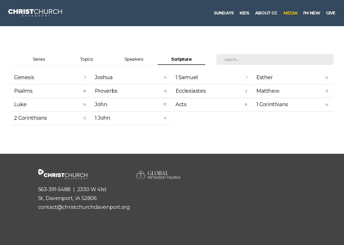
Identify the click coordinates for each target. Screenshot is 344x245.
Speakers (134, 59)
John (101, 104)
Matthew (267, 91)
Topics (86, 59)
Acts (181, 104)
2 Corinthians (30, 118)
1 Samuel (187, 77)
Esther (264, 77)
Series (39, 59)
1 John (102, 118)
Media (290, 13)
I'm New (311, 13)
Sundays (224, 13)
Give (331, 13)
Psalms (23, 91)
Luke (20, 104)
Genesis (24, 77)
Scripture (181, 59)
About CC (266, 13)
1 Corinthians (272, 104)
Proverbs (106, 91)
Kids (244, 13)
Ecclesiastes (191, 91)
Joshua (104, 77)
